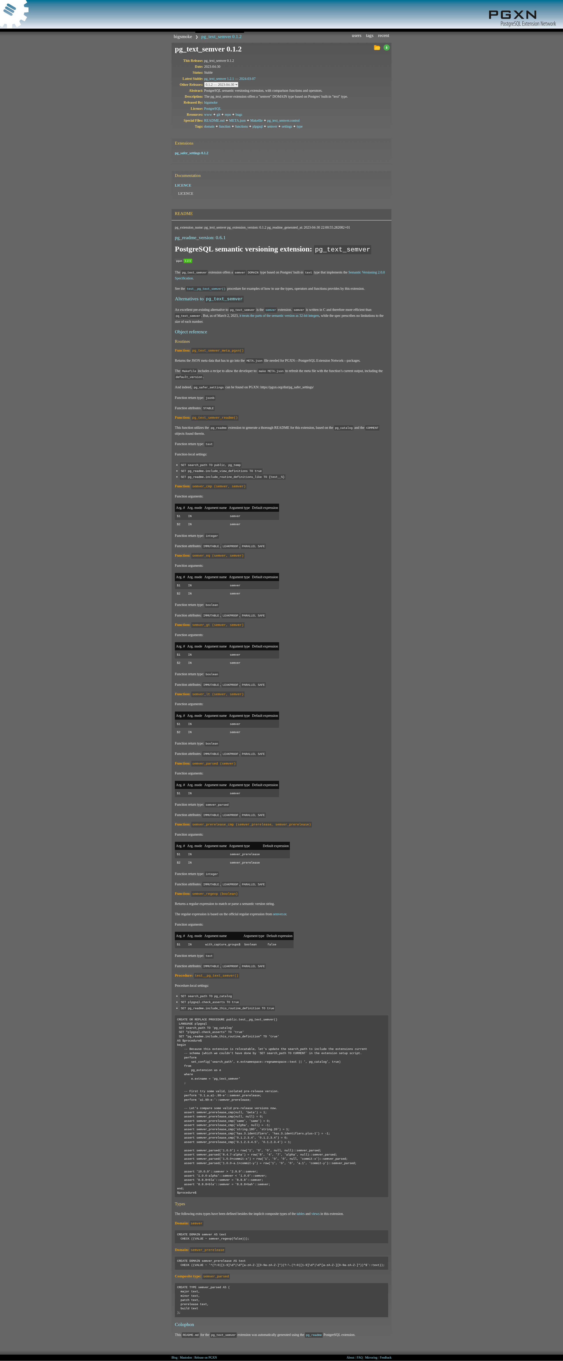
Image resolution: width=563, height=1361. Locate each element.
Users (356, 35)
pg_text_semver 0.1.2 (221, 36)
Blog (174, 1357)
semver (272, 126)
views (315, 1214)
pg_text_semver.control (283, 120)
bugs (239, 114)
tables (301, 1214)
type (300, 126)
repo (228, 114)
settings (287, 126)
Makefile (256, 120)
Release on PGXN (205, 1357)
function (224, 126)
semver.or (279, 914)
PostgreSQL (212, 108)
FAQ (360, 1357)
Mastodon (186, 1357)
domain (209, 126)
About (350, 1357)
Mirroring (371, 1357)
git (218, 114)
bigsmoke (183, 36)
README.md (214, 120)
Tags (369, 35)
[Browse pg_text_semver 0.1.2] (377, 48)
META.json (237, 120)
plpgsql (257, 126)
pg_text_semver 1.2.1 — (230, 79)
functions (241, 126)
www (208, 114)
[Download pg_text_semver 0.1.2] (386, 48)
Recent (383, 35)
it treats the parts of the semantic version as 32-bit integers (279, 315)
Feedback (385, 1357)
